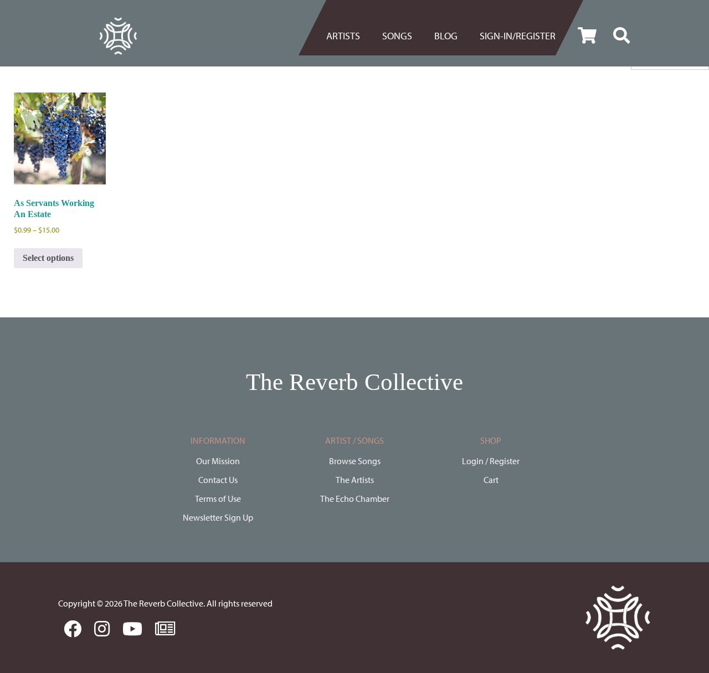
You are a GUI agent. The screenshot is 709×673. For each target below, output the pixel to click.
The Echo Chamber (354, 498)
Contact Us (218, 479)
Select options (48, 258)
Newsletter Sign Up (218, 517)
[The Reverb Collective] (118, 36)
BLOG (446, 35)
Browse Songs (355, 460)
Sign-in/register (518, 35)
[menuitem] (348, 36)
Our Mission (218, 460)
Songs (397, 35)
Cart (491, 479)
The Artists (355, 479)
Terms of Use (218, 498)
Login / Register (491, 460)
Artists (343, 35)
